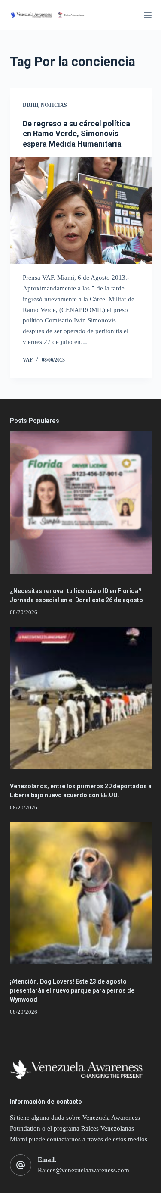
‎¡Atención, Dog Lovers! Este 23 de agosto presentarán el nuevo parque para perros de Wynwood (72, 990)
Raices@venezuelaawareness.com (83, 1170)
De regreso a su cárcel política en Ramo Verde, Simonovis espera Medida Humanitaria (76, 133)
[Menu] (148, 15)
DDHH (30, 105)
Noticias (54, 105)
